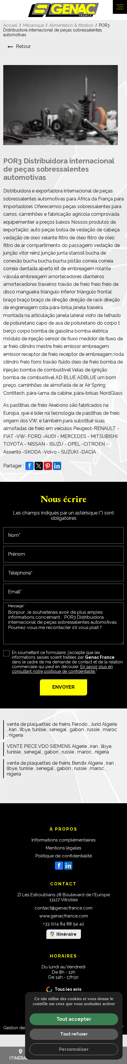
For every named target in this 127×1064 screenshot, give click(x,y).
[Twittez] (39, 466)
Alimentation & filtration (72, 25)
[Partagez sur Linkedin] (57, 466)
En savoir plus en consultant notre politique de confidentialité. (62, 669)
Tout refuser (74, 1033)
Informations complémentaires (63, 840)
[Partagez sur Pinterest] (48, 466)
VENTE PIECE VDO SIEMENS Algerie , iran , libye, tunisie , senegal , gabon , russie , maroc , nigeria (59, 748)
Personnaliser (74, 1049)
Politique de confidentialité (63, 856)
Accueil (10, 25)
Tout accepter (73, 1019)
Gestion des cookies (23, 1027)
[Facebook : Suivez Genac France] (59, 866)
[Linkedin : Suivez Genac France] (68, 866)
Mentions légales (63, 848)
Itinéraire (66, 934)
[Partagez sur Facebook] (29, 466)
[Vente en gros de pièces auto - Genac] (63, 10)
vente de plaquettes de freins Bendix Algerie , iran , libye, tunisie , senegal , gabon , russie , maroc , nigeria (61, 768)
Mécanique (33, 25)
